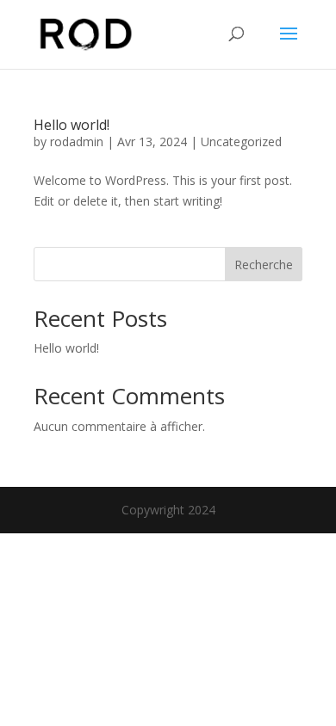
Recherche (263, 264)
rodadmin (76, 141)
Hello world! (71, 124)
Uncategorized (241, 141)
